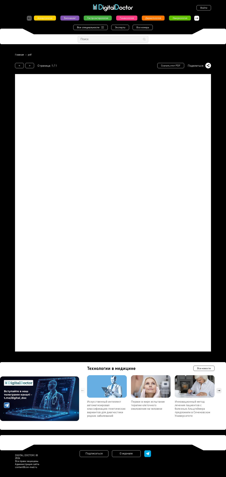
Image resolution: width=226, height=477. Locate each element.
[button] (196, 18)
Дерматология (153, 17)
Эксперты (120, 27)
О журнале (126, 453)
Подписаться (94, 453)
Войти (203, 7)
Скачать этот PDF (170, 65)
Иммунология (180, 17)
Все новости (204, 368)
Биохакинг (70, 17)
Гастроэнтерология (97, 17)
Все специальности (88, 27)
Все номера (142, 27)
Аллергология (44, 17)
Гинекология (127, 17)
